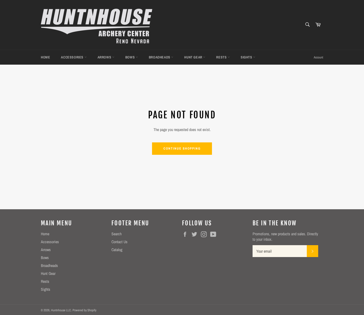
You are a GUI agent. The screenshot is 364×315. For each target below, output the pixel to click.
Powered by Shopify (84, 310)
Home (45, 57)
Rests (222, 57)
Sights (247, 57)
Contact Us (119, 241)
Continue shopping (181, 148)
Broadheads (160, 57)
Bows (130, 57)
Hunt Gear (193, 57)
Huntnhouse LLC (61, 310)
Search (116, 233)
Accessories (72, 57)
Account (318, 57)
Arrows (105, 57)
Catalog (116, 249)
